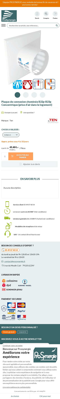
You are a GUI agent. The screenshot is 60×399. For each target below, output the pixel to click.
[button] (10, 134)
